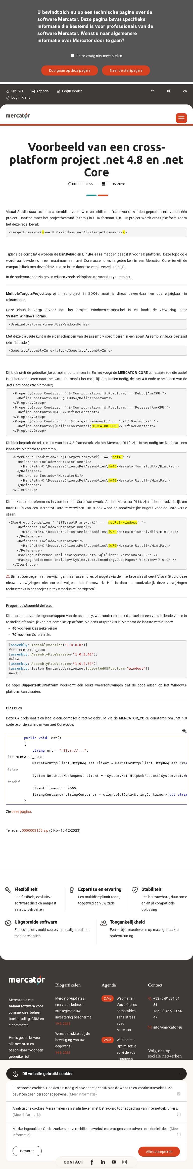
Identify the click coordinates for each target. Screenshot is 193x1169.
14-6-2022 (62, 1052)
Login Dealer (72, 91)
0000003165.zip (35, 830)
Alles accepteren (159, 1152)
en (185, 91)
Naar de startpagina (126, 70)
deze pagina (21, 812)
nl (168, 91)
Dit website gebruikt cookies (47, 1073)
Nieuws (17, 91)
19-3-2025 (62, 1024)
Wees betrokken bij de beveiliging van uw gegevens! (72, 1040)
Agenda (42, 91)
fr (152, 91)
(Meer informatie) (83, 1094)
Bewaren (27, 1151)
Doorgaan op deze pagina (69, 70)
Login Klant (20, 97)
